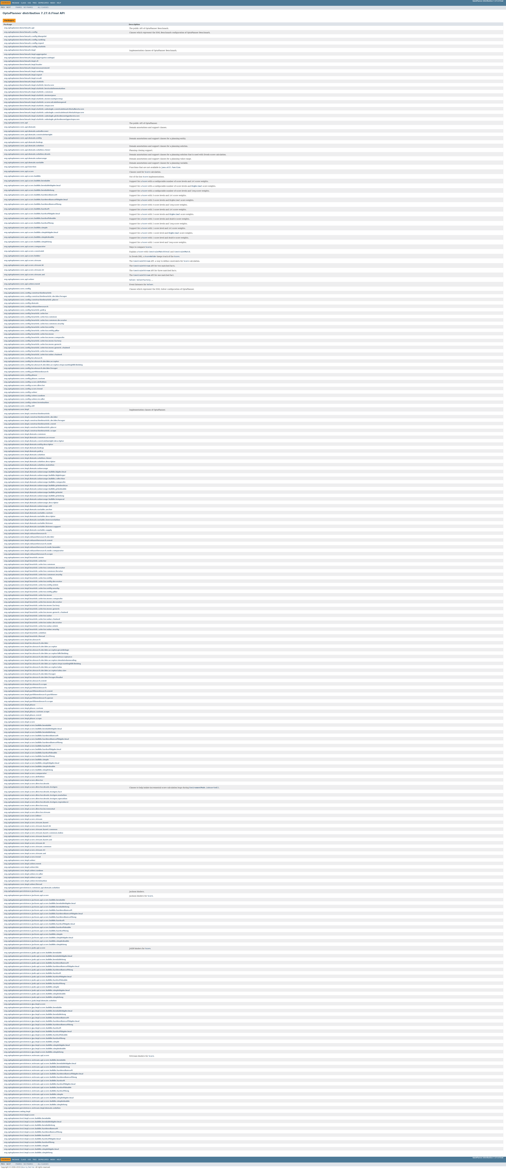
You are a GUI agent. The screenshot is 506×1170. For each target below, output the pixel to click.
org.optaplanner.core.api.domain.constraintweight (28, 135)
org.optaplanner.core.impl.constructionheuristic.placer (30, 427)
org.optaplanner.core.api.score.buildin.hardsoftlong (28, 223)
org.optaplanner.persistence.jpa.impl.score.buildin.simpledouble (35, 1049)
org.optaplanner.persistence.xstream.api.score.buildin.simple (33, 1094)
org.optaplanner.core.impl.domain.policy (23, 451)
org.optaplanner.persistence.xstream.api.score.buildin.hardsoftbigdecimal (39, 1084)
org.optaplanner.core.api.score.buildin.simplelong (28, 242)
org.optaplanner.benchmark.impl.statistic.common (28, 92)
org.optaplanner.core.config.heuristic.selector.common (30, 317)
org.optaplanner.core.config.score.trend (23, 389)
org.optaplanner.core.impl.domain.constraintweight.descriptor (34, 441)
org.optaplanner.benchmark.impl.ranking (23, 71)
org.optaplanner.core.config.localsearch (23, 358)
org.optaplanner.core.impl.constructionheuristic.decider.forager (34, 420)
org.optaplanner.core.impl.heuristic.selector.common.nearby (33, 575)
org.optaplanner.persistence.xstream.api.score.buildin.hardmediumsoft (38, 1070)
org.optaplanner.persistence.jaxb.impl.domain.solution (30, 1001)
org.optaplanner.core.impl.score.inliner (22, 816)
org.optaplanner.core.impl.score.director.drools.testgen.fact (33, 792)
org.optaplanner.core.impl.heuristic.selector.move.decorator (33, 602)
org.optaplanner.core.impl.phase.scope (23, 718)
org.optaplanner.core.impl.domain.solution (24, 455)
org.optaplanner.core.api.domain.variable (24, 163)
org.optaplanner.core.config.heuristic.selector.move (29, 334)
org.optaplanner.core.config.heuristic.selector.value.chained (33, 355)
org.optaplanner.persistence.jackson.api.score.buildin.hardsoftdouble (37, 927)
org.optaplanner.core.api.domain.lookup (23, 142)
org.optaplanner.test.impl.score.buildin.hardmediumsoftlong (33, 1132)
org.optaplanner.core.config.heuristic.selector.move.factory (32, 341)
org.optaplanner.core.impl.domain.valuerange (26, 468)
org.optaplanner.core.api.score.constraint (24, 251)
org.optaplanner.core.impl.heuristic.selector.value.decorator (33, 623)
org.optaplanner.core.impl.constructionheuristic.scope (30, 431)
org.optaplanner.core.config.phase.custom (24, 379)
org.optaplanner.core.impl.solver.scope (22, 877)
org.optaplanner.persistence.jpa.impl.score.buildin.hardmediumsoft (36, 1018)
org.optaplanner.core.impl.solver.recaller (23, 874)
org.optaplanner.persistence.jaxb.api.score (24, 948)
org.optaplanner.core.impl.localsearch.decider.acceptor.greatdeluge (36, 650)
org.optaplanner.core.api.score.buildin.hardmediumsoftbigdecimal (36, 200)
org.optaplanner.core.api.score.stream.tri (24, 270)
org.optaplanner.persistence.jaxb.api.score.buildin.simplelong (33, 997)
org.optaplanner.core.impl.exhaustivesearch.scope (28, 554)
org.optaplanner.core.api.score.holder (22, 256)
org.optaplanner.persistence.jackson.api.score (26, 895)
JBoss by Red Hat (27, 1167)
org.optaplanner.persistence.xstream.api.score (26, 1055)
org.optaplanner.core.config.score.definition (25, 382)
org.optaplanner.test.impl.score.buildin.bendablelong (29, 1125)
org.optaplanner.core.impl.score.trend (22, 857)
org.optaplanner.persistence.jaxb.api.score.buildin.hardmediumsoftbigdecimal (41, 966)
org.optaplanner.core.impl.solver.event (22, 864)
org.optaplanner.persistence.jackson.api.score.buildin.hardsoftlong (36, 931)
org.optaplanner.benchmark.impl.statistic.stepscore (29, 106)
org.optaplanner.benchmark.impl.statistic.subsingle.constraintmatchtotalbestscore (44, 109)
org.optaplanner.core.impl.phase (19, 705)
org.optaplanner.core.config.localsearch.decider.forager (31, 368)
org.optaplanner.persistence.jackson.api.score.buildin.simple (33, 934)
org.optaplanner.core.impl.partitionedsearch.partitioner (30, 694)
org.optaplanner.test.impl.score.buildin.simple (26, 1146)
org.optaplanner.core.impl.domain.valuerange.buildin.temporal (34, 499)
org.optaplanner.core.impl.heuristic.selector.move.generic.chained (36, 612)
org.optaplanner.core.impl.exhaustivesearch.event (28, 540)
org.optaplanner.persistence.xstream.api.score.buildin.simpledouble (37, 1101)
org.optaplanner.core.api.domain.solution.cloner (27, 150)
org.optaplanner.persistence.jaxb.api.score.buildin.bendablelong (35, 959)
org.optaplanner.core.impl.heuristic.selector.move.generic (32, 609)
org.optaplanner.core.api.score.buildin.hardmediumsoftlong (32, 204)
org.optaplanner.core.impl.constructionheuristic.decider (31, 417)
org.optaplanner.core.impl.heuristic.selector (25, 561)
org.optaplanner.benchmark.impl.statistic (24, 82)
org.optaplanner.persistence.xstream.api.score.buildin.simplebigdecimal (39, 1098)
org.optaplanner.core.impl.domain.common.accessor (29, 438)
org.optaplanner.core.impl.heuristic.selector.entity (28, 578)
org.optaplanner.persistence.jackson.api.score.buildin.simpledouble (36, 941)
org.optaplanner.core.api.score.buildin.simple (26, 228)
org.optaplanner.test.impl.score (19, 1115)
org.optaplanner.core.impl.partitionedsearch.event (28, 691)
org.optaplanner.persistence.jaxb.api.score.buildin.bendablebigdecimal (38, 956)
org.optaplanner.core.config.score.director (24, 385)
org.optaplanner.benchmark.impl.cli (21, 61)
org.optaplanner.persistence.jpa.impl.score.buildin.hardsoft (32, 1028)
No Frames (28, 7)
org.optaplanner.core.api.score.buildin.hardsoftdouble (30, 218)
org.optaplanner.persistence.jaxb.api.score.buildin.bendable (33, 953)
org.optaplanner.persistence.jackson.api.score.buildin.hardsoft (34, 920)
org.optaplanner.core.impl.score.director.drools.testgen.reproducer (36, 802)
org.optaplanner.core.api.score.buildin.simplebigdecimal (31, 232)
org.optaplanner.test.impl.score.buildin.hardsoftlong (29, 1142)
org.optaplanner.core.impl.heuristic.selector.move (28, 595)
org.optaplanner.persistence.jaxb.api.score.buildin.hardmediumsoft (36, 963)
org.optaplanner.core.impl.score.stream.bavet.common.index (33, 833)
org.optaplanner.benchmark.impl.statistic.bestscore (29, 85)
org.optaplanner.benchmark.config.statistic (25, 47)
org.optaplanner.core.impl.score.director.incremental (29, 809)
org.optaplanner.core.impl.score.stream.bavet (26, 823)
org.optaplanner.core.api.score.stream (22, 260)
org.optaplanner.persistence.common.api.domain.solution (32, 888)
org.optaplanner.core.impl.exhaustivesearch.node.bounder (32, 547)
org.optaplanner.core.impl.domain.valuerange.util (28, 506)
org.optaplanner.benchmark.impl (19, 50)
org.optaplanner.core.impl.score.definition (24, 777)
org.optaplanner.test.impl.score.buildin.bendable (27, 1118)
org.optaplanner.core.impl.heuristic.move (24, 557)
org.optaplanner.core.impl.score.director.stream (27, 812)
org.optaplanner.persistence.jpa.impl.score (24, 1004)
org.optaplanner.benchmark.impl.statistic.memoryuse (30, 95)
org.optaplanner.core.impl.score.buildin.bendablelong (29, 732)
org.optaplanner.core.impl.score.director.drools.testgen (30, 787)
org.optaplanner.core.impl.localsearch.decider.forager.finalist (33, 677)
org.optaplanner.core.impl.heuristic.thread (24, 636)
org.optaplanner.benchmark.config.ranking (24, 40)
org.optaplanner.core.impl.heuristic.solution (25, 633)
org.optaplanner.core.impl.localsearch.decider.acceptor (30, 647)
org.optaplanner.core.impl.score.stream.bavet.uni (28, 840)
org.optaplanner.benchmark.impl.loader (23, 64)
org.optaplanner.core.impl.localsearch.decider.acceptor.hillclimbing (36, 653)
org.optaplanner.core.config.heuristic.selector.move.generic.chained (37, 348)
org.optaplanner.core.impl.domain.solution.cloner (28, 458)
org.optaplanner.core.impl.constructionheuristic (27, 414)
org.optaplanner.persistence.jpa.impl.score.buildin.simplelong (33, 1052)
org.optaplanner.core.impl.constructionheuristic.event (30, 424)
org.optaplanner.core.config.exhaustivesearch (26, 307)
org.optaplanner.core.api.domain (19, 127)
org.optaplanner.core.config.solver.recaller (24, 399)
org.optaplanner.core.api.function (20, 167)
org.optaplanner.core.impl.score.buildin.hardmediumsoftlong (33, 742)
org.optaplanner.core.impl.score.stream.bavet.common (30, 829)
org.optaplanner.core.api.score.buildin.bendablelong (29, 190)
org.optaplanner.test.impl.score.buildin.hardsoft (27, 1135)
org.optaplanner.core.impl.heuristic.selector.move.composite (33, 599)
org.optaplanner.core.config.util (19, 406)
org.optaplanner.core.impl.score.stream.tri (24, 850)
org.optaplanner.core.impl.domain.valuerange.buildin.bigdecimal (35, 472)
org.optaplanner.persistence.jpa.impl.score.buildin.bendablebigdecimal (38, 1011)
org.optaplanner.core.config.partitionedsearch (26, 372)
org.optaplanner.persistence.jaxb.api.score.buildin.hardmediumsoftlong (38, 970)
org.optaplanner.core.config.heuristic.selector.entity (29, 327)
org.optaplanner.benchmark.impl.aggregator (25, 54)
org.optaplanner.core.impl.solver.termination (25, 881)
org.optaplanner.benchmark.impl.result (23, 78)
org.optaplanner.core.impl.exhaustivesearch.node (28, 544)
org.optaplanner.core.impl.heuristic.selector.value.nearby (31, 629)
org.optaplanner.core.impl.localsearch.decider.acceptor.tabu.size (35, 671)
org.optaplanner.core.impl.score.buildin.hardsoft (27, 746)
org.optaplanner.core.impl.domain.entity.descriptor (28, 444)
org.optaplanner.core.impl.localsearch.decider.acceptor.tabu (33, 667)
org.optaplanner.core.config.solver (20, 392)
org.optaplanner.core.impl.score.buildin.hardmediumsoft (31, 736)
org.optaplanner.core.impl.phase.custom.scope (26, 712)
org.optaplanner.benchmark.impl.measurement (27, 68)
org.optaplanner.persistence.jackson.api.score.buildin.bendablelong (36, 907)
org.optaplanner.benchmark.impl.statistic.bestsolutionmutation (34, 88)
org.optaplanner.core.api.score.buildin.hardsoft (26, 209)
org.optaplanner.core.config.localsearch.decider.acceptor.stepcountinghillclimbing (43, 365)
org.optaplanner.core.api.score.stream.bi (23, 265)
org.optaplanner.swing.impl (17, 1111)
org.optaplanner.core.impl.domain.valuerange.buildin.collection (34, 479)
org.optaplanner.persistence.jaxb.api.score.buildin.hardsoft (32, 973)
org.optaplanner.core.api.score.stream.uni (24, 275)
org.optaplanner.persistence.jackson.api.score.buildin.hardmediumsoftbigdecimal (43, 914)
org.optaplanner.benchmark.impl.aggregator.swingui (29, 58)
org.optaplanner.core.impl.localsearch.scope (25, 684)
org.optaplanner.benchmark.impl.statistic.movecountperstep (33, 99)
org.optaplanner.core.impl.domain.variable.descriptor (29, 516)
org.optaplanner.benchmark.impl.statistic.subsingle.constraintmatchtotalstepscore (44, 112)
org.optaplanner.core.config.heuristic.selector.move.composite (34, 337)
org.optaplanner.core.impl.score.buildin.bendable (27, 725)
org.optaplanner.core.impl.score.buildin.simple (26, 760)
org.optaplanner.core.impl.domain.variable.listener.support (32, 527)
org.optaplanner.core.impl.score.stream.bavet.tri (27, 836)
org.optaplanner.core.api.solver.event (22, 284)
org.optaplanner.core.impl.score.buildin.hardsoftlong (29, 756)
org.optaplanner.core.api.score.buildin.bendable (27, 181)
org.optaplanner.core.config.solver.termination (26, 402)
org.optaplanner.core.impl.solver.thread (23, 884)
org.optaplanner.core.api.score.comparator (24, 246)
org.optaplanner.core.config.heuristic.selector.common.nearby (34, 324)
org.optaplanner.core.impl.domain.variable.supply (28, 530)
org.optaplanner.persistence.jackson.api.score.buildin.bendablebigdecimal (40, 903)
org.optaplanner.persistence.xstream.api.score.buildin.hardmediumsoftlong (40, 1077)
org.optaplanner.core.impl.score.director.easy (26, 805)
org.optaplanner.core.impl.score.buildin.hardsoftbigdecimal (32, 749)
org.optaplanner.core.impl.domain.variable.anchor (28, 509)
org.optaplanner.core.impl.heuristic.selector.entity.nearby (31, 588)
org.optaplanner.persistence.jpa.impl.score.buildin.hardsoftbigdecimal (38, 1031)
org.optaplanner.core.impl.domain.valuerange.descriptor (31, 503)
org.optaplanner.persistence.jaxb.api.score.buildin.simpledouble (35, 994)
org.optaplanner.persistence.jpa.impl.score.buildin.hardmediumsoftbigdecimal (41, 1021)
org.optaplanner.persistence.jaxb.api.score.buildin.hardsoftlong (34, 983)
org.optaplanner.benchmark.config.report (24, 43)
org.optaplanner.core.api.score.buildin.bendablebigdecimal (32, 185)
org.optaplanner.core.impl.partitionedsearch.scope (28, 701)
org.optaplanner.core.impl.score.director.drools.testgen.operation (35, 799)
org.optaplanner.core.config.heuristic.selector (26, 313)
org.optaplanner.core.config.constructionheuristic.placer (31, 300)
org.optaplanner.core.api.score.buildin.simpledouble (29, 237)
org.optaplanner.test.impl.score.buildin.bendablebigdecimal (32, 1122)
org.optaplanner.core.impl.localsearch (22, 640)
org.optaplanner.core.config (17, 289)
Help (59, 3)
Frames (19, 7)
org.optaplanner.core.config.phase (20, 375)
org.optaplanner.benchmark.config (20, 32)
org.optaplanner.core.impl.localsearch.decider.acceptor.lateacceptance (38, 657)
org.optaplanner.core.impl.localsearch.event (25, 681)
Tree (35, 3)
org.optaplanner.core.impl (16, 409)
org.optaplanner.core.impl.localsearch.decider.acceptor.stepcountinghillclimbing (42, 664)
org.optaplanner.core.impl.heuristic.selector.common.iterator (33, 571)
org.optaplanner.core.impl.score (19, 722)
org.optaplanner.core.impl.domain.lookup (24, 448)
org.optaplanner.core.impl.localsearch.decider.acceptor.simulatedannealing (40, 660)
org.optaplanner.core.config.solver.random (24, 396)
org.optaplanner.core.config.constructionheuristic (28, 293)
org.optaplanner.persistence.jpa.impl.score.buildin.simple (31, 1042)
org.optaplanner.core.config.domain (21, 303)
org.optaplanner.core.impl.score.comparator (25, 773)
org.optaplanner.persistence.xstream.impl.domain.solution (32, 1108)
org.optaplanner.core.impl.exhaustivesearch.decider (29, 537)
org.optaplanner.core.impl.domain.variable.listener (28, 523)
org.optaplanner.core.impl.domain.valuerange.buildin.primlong (34, 496)
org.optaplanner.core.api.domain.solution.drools (27, 154)
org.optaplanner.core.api (16, 123)
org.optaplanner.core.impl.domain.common (25, 434)
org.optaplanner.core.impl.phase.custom (23, 708)
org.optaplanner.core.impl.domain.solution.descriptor (29, 462)
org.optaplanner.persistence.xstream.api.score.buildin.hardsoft (34, 1081)
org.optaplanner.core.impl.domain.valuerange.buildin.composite (35, 482)
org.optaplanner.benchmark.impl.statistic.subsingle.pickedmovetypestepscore (42, 119)
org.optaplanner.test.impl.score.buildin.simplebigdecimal (31, 1149)
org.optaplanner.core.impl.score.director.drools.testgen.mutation (35, 795)
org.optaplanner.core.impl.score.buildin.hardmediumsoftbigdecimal (36, 739)
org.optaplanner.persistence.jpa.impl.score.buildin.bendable (33, 1007)
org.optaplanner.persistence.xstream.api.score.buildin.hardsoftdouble (37, 1087)
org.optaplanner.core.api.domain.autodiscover (26, 131)
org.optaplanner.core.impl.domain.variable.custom (28, 513)
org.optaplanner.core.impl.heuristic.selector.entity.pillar (30, 592)
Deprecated (43, 3)
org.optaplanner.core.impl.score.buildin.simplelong (28, 770)
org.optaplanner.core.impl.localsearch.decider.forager (30, 674)
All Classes (43, 7)
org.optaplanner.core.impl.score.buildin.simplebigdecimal (31, 763)
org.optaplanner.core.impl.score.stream (23, 819)
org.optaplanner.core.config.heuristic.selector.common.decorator (35, 320)
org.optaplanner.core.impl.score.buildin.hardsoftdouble (30, 753)
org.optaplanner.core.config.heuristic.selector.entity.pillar (31, 331)
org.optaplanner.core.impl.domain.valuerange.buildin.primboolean (36, 486)
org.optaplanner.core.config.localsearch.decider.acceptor (31, 361)
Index (52, 3)
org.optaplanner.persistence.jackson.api (23, 891)
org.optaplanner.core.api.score (19, 171)
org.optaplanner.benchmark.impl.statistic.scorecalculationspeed (35, 102)
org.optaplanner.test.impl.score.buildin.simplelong (28, 1153)
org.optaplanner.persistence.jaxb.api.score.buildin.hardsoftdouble (35, 980)
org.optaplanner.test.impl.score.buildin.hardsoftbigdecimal (32, 1139)
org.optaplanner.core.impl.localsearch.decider (26, 643)
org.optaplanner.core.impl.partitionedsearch (25, 688)
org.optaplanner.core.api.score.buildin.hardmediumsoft (30, 195)
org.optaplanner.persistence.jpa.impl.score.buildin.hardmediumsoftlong (38, 1025)
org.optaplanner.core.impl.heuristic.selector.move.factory (31, 605)
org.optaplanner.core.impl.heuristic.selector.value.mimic (31, 626)
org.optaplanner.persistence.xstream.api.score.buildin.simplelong (35, 1105)
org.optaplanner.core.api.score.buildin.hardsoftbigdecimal (32, 214)
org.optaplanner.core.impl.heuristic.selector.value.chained (32, 619)
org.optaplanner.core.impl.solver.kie (21, 867)
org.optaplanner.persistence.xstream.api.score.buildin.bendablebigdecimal (40, 1063)
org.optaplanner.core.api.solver (19, 279)
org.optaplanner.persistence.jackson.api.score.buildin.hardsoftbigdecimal (39, 924)
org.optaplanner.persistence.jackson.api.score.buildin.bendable (34, 900)
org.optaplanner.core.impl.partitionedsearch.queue (28, 698)
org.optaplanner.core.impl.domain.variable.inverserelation (32, 520)
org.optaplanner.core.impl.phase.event (22, 715)
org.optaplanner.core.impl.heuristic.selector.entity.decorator (33, 581)
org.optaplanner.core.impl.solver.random (23, 871)
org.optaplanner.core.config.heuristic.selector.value (29, 351)
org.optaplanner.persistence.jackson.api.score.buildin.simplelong (35, 944)
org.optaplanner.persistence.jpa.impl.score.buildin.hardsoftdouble (36, 1035)
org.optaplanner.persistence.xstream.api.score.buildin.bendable (35, 1060)
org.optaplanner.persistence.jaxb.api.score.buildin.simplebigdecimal (37, 990)
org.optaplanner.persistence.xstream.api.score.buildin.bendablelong (37, 1067)
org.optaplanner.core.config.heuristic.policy (25, 310)
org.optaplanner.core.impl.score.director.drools (26, 784)
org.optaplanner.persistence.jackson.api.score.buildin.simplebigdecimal (38, 938)
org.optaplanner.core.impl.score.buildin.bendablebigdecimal (33, 729)
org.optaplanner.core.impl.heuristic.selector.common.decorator (34, 568)
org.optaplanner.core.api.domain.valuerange (25, 158)
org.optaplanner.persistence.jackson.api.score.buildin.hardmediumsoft (38, 910)
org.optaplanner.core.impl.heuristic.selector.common (29, 564)
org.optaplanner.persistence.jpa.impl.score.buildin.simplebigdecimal (37, 1045)
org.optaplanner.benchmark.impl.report (23, 75)
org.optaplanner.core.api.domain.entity (23, 138)
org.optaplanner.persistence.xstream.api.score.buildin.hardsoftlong (36, 1091)
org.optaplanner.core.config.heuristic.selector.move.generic (33, 344)
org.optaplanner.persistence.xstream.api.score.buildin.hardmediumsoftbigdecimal (43, 1074)
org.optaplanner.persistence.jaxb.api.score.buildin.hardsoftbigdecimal (37, 977)
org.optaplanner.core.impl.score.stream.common (27, 847)
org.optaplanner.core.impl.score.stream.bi (24, 843)
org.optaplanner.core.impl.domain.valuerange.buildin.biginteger (34, 475)
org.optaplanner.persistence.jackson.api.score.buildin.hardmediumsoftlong (40, 917)
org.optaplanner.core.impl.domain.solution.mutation (29, 465)
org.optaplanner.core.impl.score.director (23, 780)
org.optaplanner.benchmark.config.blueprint (25, 36)
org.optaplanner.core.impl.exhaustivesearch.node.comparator (34, 551)
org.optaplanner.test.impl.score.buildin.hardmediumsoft (31, 1129)
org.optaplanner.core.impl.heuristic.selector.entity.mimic (31, 585)
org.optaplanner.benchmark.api (19, 28)
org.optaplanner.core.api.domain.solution (24, 146)
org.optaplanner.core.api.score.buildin (22, 176)
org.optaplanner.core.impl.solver (19, 860)
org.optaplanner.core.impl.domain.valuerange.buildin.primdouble (35, 489)
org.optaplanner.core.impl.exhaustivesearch (25, 533)
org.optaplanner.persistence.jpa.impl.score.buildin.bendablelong (35, 1014)
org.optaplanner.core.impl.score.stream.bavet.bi (27, 826)
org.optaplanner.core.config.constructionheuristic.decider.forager (35, 296)
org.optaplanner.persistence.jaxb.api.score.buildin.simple (31, 987)
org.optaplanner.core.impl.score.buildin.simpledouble (29, 766)
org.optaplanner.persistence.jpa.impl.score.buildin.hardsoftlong (34, 1038)
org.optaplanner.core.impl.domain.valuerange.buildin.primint (33, 492)
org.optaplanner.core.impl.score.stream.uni (25, 853)
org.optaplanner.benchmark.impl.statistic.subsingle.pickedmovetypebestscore (42, 116)
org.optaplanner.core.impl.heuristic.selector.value (28, 616)
